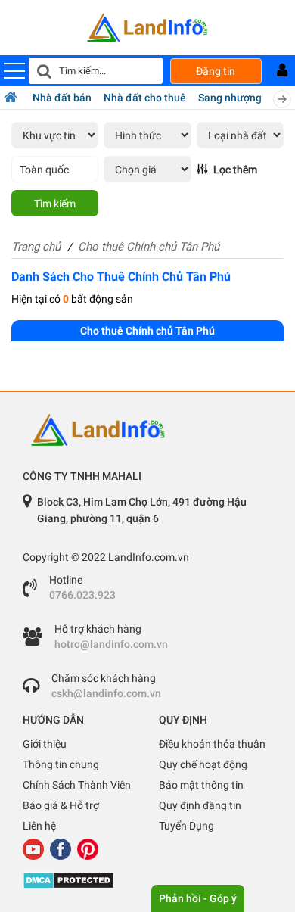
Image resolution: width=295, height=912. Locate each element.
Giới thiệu (45, 744)
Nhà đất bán (62, 98)
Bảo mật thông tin (201, 785)
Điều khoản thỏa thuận (212, 744)
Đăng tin (215, 71)
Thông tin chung (61, 764)
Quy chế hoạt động (203, 764)
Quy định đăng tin (200, 805)
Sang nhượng (230, 98)
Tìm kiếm (55, 204)
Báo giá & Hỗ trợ (61, 805)
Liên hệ (39, 826)
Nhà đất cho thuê (145, 98)
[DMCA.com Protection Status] (147, 880)
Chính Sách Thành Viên (77, 785)
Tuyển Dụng (186, 826)
